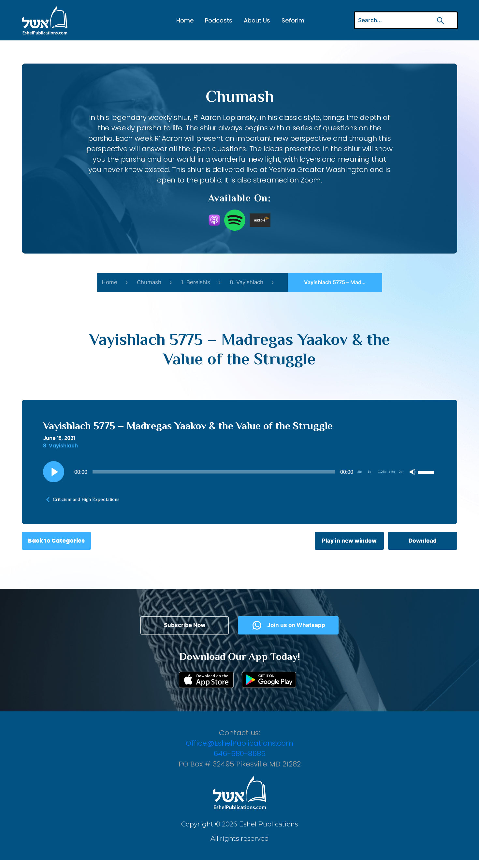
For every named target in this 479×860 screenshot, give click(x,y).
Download (423, 540)
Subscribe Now (184, 625)
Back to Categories (56, 541)
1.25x (382, 472)
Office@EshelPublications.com (239, 743)
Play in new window (349, 540)
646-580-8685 (239, 754)
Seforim (293, 20)
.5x (359, 472)
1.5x (391, 472)
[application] (239, 471)
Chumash (149, 282)
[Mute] (412, 472)
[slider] (427, 472)
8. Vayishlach (246, 282)
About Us (257, 20)
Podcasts (218, 20)
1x (369, 472)
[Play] (53, 471)
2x (400, 472)
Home (185, 20)
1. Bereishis (195, 282)
